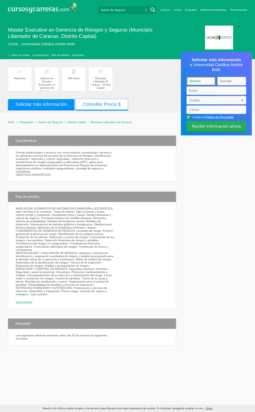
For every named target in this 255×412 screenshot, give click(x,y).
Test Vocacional (238, 10)
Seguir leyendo (24, 302)
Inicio (11, 122)
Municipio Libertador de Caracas (111, 122)
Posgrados (191, 10)
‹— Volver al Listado (19, 55)
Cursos (177, 10)
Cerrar (208, 408)
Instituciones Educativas (213, 10)
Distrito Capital (77, 122)
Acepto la (212, 117)
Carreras (165, 10)
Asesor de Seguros (50, 122)
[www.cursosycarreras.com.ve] (42, 9)
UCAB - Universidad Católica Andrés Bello (41, 44)
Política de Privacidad (219, 117)
